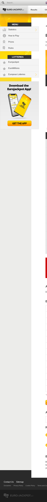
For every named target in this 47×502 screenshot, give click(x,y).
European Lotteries (16, 74)
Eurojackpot (13, 62)
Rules (11, 48)
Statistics (12, 29)
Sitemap (20, 482)
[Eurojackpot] (13, 10)
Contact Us (9, 482)
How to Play (13, 36)
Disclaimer (7, 486)
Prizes (11, 42)
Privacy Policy (18, 486)
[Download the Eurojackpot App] (19, 128)
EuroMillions (13, 68)
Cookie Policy (30, 486)
